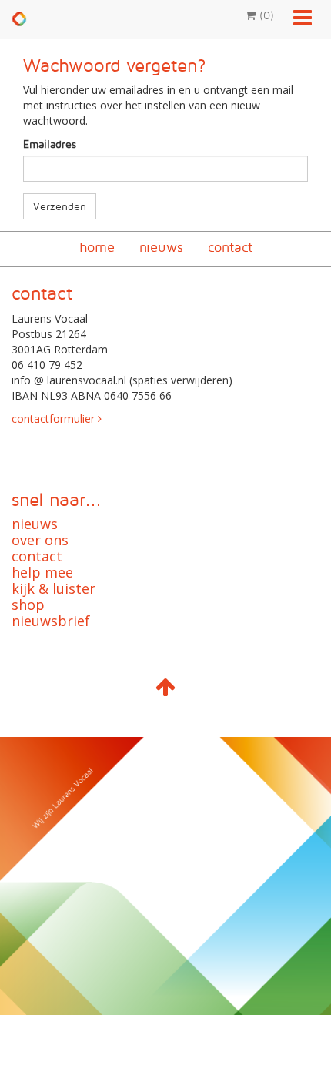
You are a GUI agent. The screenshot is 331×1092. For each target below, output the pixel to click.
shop (28, 604)
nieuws (161, 247)
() (265, 15)
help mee (42, 572)
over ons (40, 540)
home (97, 247)
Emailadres (49, 143)
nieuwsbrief (51, 620)
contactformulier (55, 418)
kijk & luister (53, 588)
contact (230, 247)
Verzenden (59, 206)
